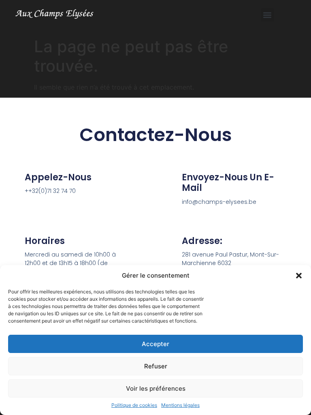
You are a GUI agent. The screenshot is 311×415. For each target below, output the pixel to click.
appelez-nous (58, 177)
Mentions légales (180, 405)
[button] (299, 276)
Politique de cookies (134, 405)
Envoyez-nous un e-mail (228, 182)
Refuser (155, 366)
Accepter (155, 344)
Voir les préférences (155, 388)
